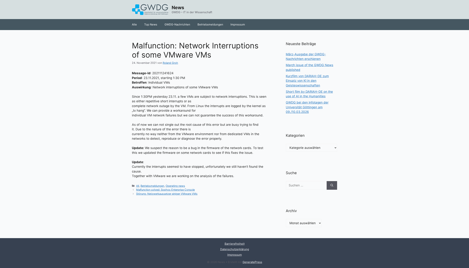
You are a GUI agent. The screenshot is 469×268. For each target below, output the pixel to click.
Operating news (175, 185)
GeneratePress (252, 262)
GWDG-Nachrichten (177, 24)
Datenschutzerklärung (234, 249)
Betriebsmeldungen (210, 24)
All (137, 185)
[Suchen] (332, 185)
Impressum (237, 24)
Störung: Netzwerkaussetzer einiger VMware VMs (166, 193)
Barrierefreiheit (235, 243)
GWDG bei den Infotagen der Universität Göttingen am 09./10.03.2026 (307, 107)
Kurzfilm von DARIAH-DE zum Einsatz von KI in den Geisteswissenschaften (307, 80)
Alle (134, 24)
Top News (150, 24)
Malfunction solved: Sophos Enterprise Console (165, 189)
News (178, 7)
